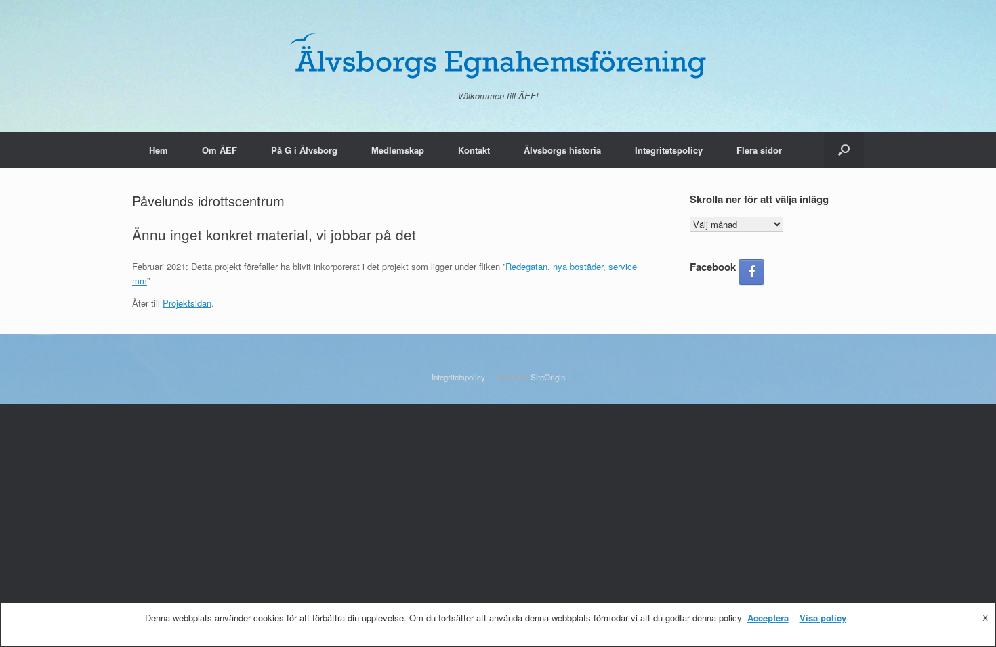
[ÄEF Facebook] (751, 272)
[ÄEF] (498, 54)
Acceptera (768, 617)
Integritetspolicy (669, 149)
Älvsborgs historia (562, 149)
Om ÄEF (219, 149)
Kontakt (474, 149)
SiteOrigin (548, 377)
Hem (158, 149)
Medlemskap (397, 149)
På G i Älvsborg (304, 149)
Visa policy (823, 617)
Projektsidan (187, 302)
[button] (844, 150)
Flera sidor (759, 149)
